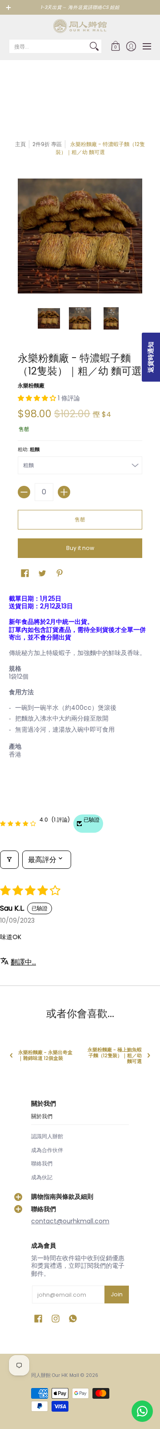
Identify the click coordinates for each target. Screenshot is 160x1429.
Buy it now (80, 548)
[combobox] (48, 46)
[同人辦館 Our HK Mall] (80, 26)
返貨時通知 (150, 357)
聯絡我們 (41, 1163)
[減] (24, 492)
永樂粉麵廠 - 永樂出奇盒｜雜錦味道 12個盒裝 (45, 1055)
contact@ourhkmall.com (70, 1221)
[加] (64, 492)
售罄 (80, 519)
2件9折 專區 (47, 144)
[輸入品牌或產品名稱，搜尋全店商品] (94, 46)
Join (117, 1294)
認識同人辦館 (47, 1136)
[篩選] (9, 860)
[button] (115, 46)
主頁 (20, 144)
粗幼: (29, 449)
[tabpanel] (80, 678)
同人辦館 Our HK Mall (55, 1375)
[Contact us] (142, 1411)
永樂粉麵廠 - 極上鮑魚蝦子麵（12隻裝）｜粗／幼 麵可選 (115, 1055)
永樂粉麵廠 (31, 385)
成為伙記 (41, 1177)
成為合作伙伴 (47, 1150)
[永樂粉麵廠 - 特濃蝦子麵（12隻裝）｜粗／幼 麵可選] (49, 318)
